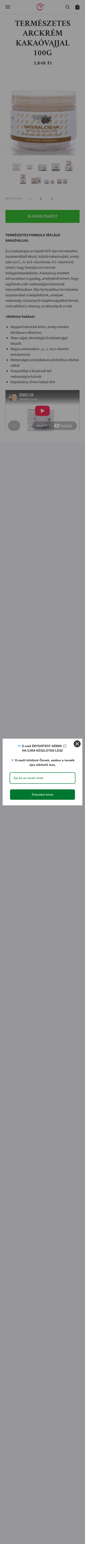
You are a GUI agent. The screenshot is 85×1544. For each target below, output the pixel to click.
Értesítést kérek (42, 794)
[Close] (77, 744)
